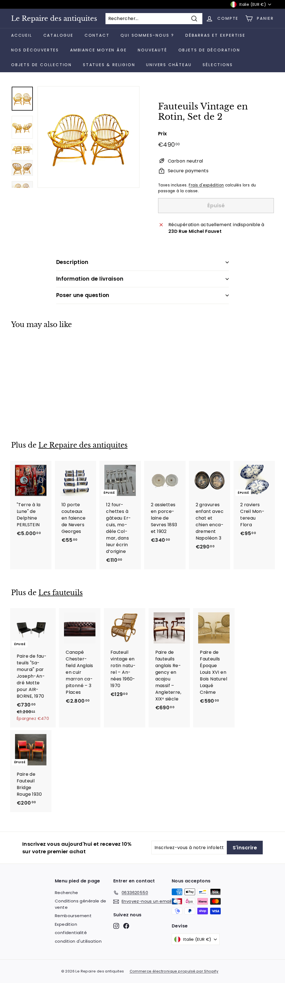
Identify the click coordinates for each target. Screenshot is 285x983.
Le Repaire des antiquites (54, 19)
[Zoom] (88, 137)
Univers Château (168, 65)
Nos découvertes (35, 50)
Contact (97, 35)
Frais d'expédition (206, 185)
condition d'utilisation (78, 941)
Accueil (21, 35)
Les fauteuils (60, 592)
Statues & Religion (109, 65)
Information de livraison (89, 279)
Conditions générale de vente (80, 904)
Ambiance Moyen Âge (98, 50)
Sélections (218, 65)
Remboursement (73, 916)
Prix (162, 133)
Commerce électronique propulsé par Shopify (174, 971)
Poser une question (82, 295)
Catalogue (58, 35)
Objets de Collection (41, 65)
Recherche (66, 892)
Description (72, 262)
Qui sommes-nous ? (147, 35)
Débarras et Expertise (215, 35)
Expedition (66, 924)
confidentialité (71, 932)
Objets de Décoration (209, 50)
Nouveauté (152, 50)
